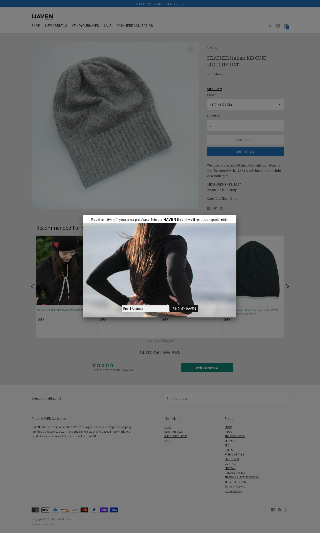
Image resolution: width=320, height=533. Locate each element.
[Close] (236, 215)
